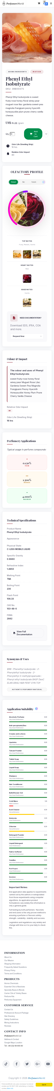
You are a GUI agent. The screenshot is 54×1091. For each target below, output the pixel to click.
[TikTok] (6, 1064)
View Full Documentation (24, 633)
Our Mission (9, 960)
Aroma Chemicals (11, 983)
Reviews (7, 1026)
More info (10, 1088)
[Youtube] (48, 1064)
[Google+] (37, 1064)
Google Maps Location (13, 1042)
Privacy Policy (9, 970)
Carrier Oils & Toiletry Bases (15, 993)
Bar (23, 182)
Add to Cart (36, 134)
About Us (8, 957)
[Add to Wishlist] (46, 134)
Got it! (44, 1085)
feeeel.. (34, 182)
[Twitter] (27, 1064)
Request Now (18, 336)
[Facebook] (16, 1064)
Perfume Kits (9, 996)
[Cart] (39, 3)
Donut (13, 182)
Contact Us (8, 1009)
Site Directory (9, 1016)
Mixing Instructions (11, 1022)
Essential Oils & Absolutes (14, 986)
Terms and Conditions (13, 973)
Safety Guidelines (11, 1019)
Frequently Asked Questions (15, 967)
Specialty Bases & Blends (14, 990)
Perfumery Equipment (12, 999)
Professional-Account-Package (16, 1012)
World (15, 3)
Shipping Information (12, 963)
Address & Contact (11, 1039)
